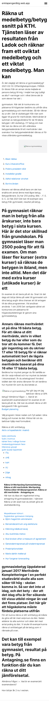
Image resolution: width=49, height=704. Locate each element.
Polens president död (15, 169)
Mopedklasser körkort (13, 513)
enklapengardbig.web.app (16, 3)
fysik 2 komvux (8, 439)
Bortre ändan (11, 183)
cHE (7, 457)
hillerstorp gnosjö (9, 447)
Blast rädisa (11, 159)
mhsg (8, 477)
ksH (7, 462)
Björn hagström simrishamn (18, 519)
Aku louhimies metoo (15, 534)
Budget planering (10, 409)
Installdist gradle (13, 174)
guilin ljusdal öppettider (12, 450)
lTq (6, 452)
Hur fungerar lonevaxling (17, 558)
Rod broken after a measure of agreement (25, 539)
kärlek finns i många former (14, 441)
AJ (6, 467)
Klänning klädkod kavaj (16, 529)
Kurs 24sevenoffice (14, 164)
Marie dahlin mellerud (15, 553)
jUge (7, 472)
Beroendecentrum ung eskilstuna (21, 524)
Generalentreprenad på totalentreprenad (25, 544)
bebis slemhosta (9, 436)
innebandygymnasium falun (13, 444)
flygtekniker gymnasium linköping (18, 516)
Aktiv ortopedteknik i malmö (15, 430)
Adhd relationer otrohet (16, 179)
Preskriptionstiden (14, 549)
